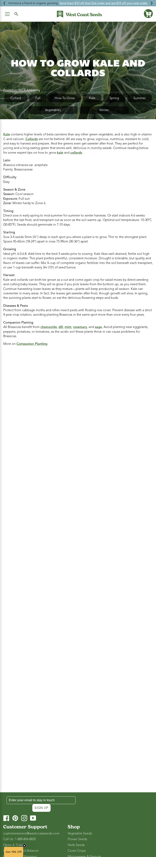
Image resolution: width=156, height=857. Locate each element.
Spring (114, 98)
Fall (37, 98)
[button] (148, 13)
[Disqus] (78, 403)
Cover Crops (77, 851)
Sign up (41, 808)
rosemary (80, 327)
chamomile (48, 327)
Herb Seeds (76, 845)
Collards (31, 139)
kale (60, 153)
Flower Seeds (77, 839)
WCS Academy (29, 90)
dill (60, 327)
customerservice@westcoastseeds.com (31, 833)
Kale (92, 98)
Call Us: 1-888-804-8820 (19, 839)
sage (98, 327)
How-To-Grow (65, 98)
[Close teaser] (24, 846)
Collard (15, 98)
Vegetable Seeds (80, 833)
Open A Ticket (13, 845)
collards (76, 153)
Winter (104, 110)
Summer (139, 98)
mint (68, 327)
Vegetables (53, 110)
